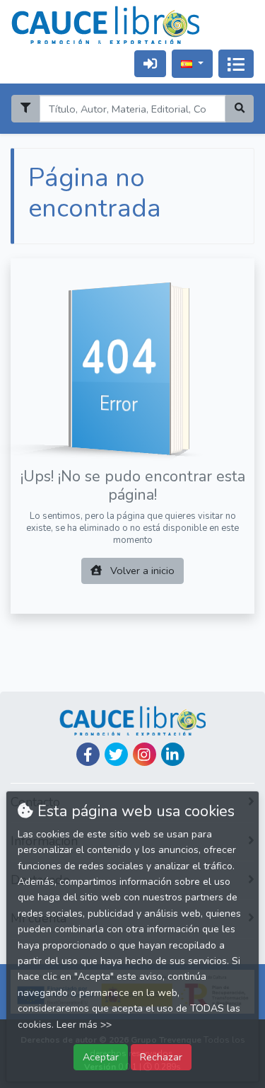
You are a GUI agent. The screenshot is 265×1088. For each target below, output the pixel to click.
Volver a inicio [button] (141, 570)
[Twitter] (116, 754)
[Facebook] (88, 754)
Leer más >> (84, 1024)
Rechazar (161, 1057)
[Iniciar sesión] (150, 63)
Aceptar (101, 1057)
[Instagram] (144, 754)
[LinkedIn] (172, 754)
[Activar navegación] (236, 64)
